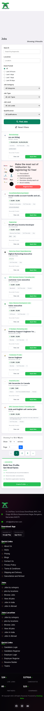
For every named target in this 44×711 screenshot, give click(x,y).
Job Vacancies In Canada (19, 383)
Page (5, 447)
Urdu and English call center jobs (22, 409)
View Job (16, 156)
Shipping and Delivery (13, 572)
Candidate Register (12, 651)
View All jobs (9, 599)
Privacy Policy (10, 565)
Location (7, 57)
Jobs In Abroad (10, 606)
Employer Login (10, 655)
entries (20, 442)
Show (5, 442)
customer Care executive (19, 280)
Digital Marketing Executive (20, 254)
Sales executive (15, 305)
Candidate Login (10, 647)
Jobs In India (9, 602)
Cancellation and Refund (14, 576)
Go (21, 447)
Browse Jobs (9, 595)
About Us (8, 546)
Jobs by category (11, 587)
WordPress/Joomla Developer (21, 225)
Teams (7, 666)
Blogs (6, 557)
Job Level (7, 102)
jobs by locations (11, 591)
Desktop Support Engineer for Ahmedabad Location (21, 332)
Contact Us (9, 561)
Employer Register (11, 658)
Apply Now (33, 156)
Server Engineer (15, 357)
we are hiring (14, 137)
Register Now (28, 187)
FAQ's (6, 550)
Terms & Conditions (12, 569)
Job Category (9, 85)
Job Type (7, 93)
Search (6, 48)
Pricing (7, 554)
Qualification (9, 111)
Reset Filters (23, 127)
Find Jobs (23, 122)
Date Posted (8, 66)
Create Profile (22, 484)
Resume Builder (10, 662)
